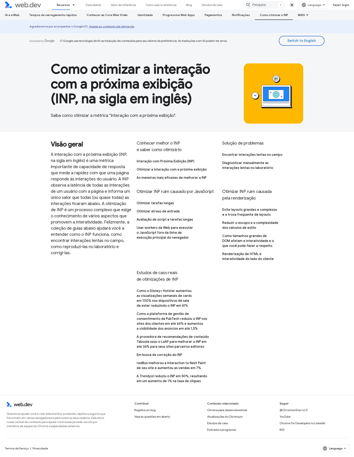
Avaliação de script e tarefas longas (165, 220)
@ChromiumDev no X (294, 410)
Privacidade (40, 448)
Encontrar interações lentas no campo (252, 155)
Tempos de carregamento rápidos (53, 15)
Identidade (145, 15)
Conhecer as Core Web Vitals (107, 15)
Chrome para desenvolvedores (227, 410)
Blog (189, 5)
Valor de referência (123, 5)
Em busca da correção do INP (159, 355)
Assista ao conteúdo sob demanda (111, 26)
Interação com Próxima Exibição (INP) (165, 161)
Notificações (241, 15)
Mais (301, 15)
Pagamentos (213, 15)
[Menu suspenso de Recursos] (75, 4)
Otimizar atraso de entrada (158, 211)
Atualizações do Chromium (225, 416)
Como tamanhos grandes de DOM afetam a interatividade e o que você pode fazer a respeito (248, 241)
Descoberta (93, 5)
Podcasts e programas (221, 430)
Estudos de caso (212, 5)
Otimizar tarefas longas (155, 203)
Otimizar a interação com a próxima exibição (172, 170)
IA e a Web (12, 15)
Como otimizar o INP (274, 15)
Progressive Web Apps (179, 15)
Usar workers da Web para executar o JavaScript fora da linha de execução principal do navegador (165, 233)
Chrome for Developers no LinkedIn (302, 423)
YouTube (285, 416)
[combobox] (264, 5)
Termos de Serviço (17, 448)
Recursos (63, 5)
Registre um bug (145, 410)
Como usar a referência (161, 5)
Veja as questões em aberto (152, 416)
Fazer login (341, 5)
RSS (282, 430)
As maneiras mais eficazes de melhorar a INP (171, 178)
